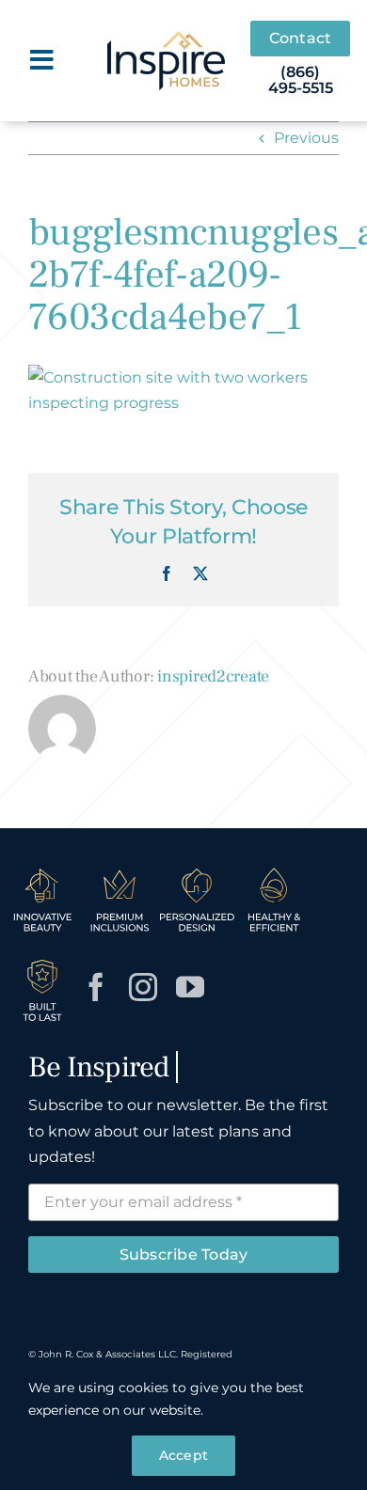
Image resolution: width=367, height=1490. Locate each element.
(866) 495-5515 (300, 80)
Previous (306, 138)
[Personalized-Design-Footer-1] (196, 868)
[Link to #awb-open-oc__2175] (42, 60)
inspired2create (213, 676)
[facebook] (96, 987)
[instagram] (143, 987)
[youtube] (190, 987)
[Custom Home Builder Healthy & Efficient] (273, 868)
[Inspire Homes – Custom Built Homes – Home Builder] (166, 38)
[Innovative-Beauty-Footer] (42, 868)
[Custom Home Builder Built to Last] (42, 958)
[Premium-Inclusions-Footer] (119, 868)
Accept (183, 1455)
